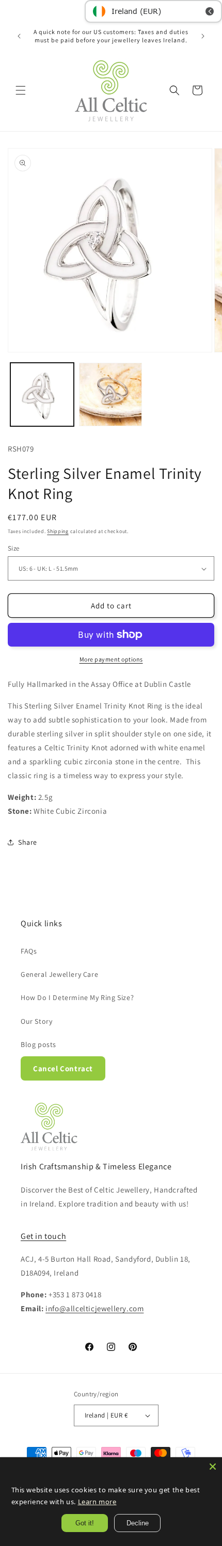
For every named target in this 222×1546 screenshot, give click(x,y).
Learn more (95, 1502)
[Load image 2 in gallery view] (110, 394)
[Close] (213, 1466)
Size (14, 548)
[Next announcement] (203, 36)
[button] (20, 90)
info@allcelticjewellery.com (94, 1308)
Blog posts (38, 1044)
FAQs (29, 951)
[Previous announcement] (19, 36)
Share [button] (27, 842)
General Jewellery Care (59, 974)
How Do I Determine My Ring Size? (77, 997)
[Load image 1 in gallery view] (42, 394)
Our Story (36, 1021)
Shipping (58, 531)
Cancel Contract (63, 1068)
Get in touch (43, 1236)
